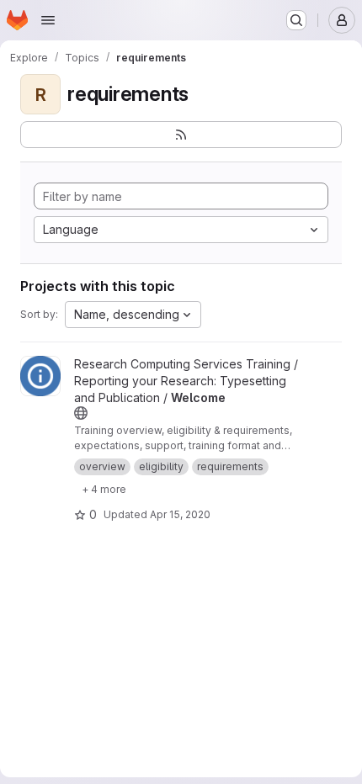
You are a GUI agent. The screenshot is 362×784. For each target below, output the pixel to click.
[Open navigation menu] (48, 20)
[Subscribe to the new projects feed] (181, 134)
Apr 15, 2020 (180, 514)
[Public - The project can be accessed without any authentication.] (81, 413)
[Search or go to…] (296, 20)
